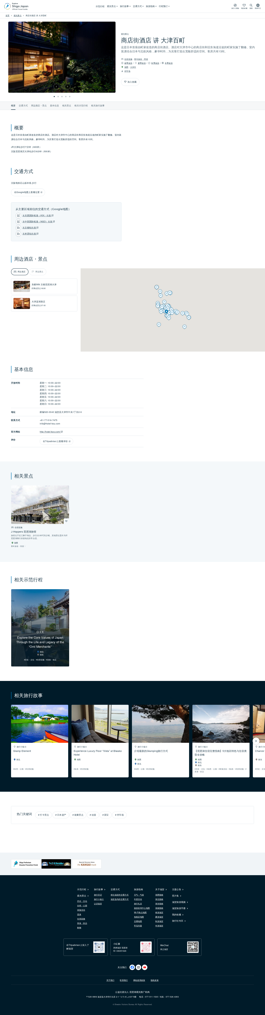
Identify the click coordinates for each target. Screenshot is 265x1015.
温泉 (79, 914)
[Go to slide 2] (58, 96)
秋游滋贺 (159, 921)
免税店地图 (139, 916)
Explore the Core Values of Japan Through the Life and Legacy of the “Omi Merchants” (40, 642)
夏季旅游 (142, 63)
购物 (79, 927)
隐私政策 (155, 980)
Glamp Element (22, 751)
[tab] (19, 271)
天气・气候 (139, 894)
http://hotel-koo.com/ (50, 431)
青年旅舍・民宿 (141, 59)
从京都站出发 (29, 227)
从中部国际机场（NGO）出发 (37, 221)
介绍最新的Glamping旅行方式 (151, 751)
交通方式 (23, 105)
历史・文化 (82, 901)
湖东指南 (159, 903)
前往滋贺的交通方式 (119, 894)
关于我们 (110, 980)
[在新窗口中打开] (25, 864)
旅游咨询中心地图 (142, 908)
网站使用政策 (139, 980)
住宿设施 (128, 59)
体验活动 (81, 910)
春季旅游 (128, 63)
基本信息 (54, 105)
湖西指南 (159, 894)
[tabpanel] (44, 295)
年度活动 (138, 899)
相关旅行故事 (97, 105)
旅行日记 (98, 894)
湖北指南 (159, 899)
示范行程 (100, 6)
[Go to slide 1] (54, 96)
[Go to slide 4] (65, 96)
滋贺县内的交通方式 (119, 899)
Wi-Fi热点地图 (140, 912)
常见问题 (138, 925)
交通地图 (138, 921)
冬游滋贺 (159, 925)
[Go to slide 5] (69, 96)
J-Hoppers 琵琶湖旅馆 (23, 531)
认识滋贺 (98, 903)
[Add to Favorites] (125, 82)
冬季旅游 (169, 63)
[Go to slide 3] (62, 96)
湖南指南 (159, 908)
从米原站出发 (29, 233)
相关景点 (66, 105)
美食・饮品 (82, 923)
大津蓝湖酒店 (38, 301)
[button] (56, 86)
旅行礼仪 (138, 903)
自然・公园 (82, 905)
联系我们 (124, 980)
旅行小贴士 (99, 899)
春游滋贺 (159, 912)
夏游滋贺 (159, 916)
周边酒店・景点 (39, 105)
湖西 (126, 67)
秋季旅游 (155, 63)
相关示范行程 (81, 105)
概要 (13, 105)
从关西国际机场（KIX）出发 (37, 215)
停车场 (127, 71)
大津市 (133, 67)
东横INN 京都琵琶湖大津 (44, 284)
